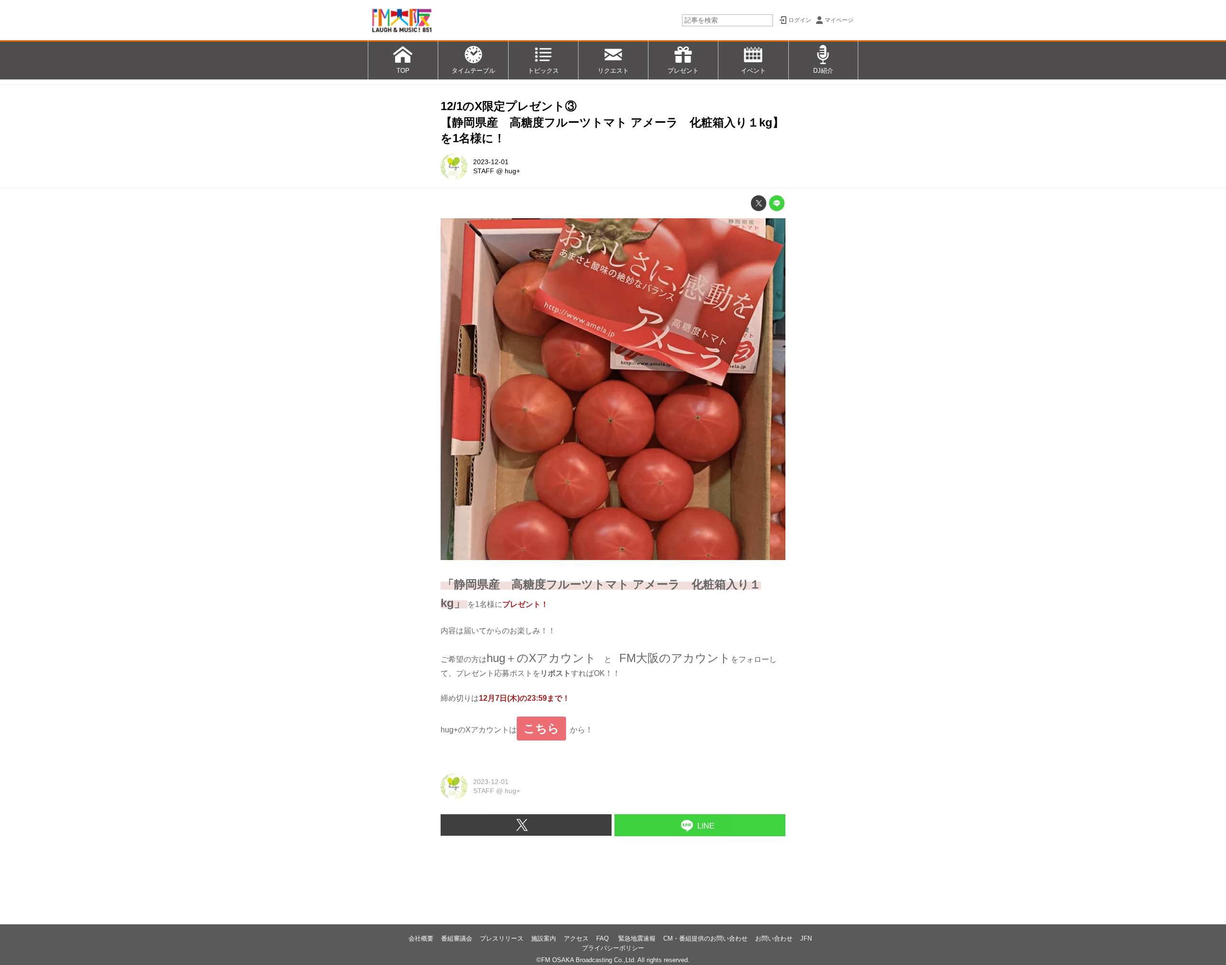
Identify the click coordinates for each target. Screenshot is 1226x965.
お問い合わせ (774, 938)
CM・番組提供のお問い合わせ (705, 938)
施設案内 (543, 938)
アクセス (576, 938)
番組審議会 (456, 938)
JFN (806, 938)
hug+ (512, 171)
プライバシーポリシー (613, 948)
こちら (541, 728)
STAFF (483, 171)
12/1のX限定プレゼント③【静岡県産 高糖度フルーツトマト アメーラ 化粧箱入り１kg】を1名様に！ (612, 122)
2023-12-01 (491, 162)
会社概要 (421, 938)
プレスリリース (501, 938)
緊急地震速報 (637, 938)
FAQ (603, 938)
